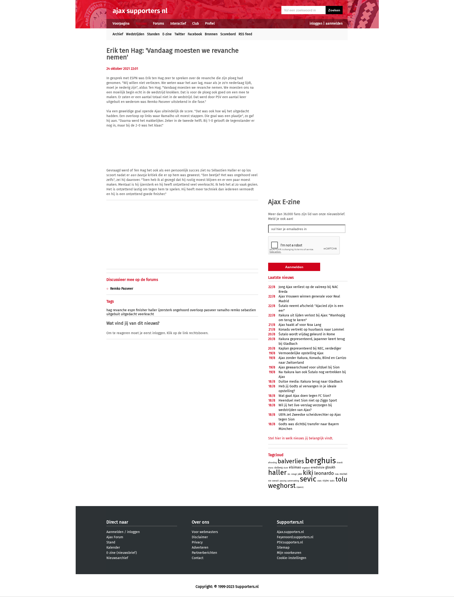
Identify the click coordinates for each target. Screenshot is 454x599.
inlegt (294, 474)
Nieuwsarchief (117, 558)
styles (326, 480)
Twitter (180, 34)
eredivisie (317, 467)
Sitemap (283, 548)
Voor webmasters (205, 532)
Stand (110, 542)
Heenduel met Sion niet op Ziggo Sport (308, 400)
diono (270, 468)
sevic (308, 479)
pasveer (210, 310)
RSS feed (245, 34)
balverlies (291, 461)
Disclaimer (200, 537)
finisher (141, 310)
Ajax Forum (114, 537)
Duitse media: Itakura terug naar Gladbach (311, 382)
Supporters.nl (290, 522)
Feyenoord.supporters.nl (295, 537)
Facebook (195, 34)
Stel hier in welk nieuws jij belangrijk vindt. (300, 438)
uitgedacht (129, 314)
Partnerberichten (204, 553)
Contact (197, 558)
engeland (306, 468)
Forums (158, 24)
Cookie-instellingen (291, 558)
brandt (340, 463)
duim (286, 468)
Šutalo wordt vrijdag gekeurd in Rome (307, 334)
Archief (118, 34)
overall (275, 481)
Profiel (210, 24)
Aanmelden (114, 532)
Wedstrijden (135, 34)
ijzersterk (165, 310)
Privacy (197, 542)
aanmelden (334, 24)
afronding (272, 463)
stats (319, 481)
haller (152, 310)
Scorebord (228, 34)
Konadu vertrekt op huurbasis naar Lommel (311, 330)
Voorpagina (121, 24)
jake (300, 474)
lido (337, 474)
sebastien (248, 310)
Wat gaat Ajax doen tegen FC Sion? (305, 396)
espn (131, 310)
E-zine (167, 34)
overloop (196, 310)
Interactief (178, 24)
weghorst (282, 486)
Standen (153, 34)
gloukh (330, 467)
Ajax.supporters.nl (290, 532)
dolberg (278, 467)
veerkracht (146, 314)
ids (289, 474)
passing (283, 481)
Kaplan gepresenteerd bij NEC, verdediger (310, 348)
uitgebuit (113, 314)
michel (343, 474)
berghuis (320, 460)
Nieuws (141, 24)
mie (269, 481)
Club (195, 24)
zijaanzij (300, 487)
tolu (341, 479)
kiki (308, 473)
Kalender (113, 548)
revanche (120, 310)
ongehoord (181, 310)
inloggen (316, 24)
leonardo (324, 473)
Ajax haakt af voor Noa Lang (300, 325)
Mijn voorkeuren (289, 553)
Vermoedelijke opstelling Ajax (301, 353)
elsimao (295, 467)
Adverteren (200, 548)
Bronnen (211, 34)
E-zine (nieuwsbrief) (121, 553)
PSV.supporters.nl (290, 542)
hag (109, 310)
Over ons (200, 522)
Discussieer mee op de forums (132, 279)
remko (235, 310)
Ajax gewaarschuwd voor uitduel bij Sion (309, 367)
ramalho (223, 310)
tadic (332, 481)
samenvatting (293, 481)
